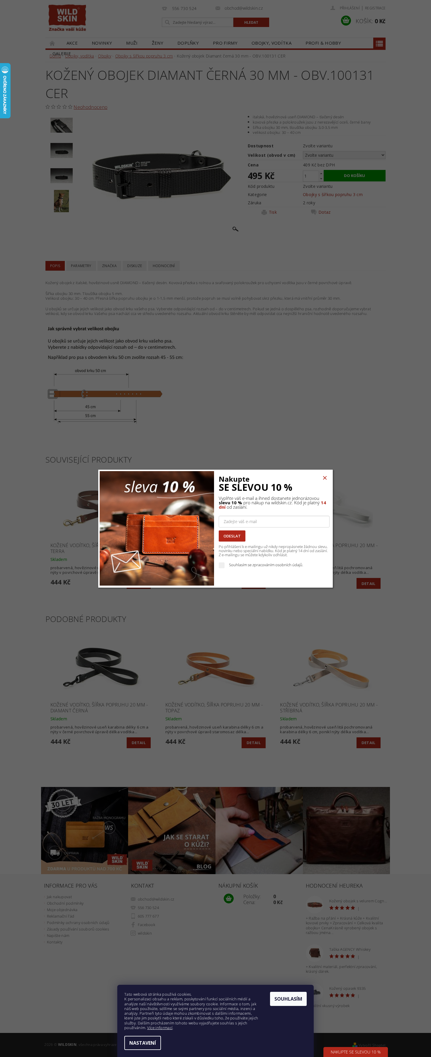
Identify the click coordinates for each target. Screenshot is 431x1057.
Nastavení (142, 1043)
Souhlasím (288, 999)
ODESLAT (232, 536)
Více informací (159, 1027)
